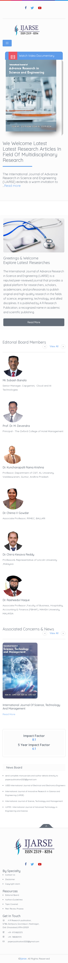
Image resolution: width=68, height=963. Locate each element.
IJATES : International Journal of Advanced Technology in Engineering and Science (31, 809)
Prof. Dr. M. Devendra (16, 426)
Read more (12, 186)
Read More (34, 322)
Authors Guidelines (13, 899)
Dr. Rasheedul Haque (16, 600)
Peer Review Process (14, 908)
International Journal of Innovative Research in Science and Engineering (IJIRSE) (32, 793)
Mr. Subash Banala (15, 380)
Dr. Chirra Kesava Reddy (18, 554)
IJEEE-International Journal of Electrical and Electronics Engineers (35, 785)
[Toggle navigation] (7, 43)
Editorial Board (12, 895)
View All (54, 346)
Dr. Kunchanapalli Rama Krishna (23, 467)
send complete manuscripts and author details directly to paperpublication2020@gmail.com (31, 777)
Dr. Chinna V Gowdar (16, 513)
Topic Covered (11, 904)
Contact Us (10, 875)
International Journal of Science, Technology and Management (31, 706)
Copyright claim (12, 884)
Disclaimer (10, 879)
